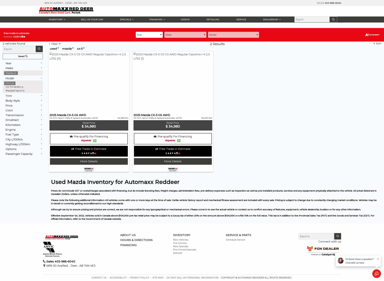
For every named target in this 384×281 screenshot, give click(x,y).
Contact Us (99, 277)
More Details (89, 161)
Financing (128, 245)
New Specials (180, 246)
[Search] (333, 19)
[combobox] (149, 34)
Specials (177, 253)
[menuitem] (23, 73)
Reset (21, 56)
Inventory (181, 235)
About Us (128, 235)
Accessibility (118, 277)
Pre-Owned (179, 243)
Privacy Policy (140, 277)
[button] (56, 19)
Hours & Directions (136, 240)
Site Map (158, 277)
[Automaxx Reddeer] (66, 10)
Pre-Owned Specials (184, 249)
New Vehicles (180, 239)
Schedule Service (235, 239)
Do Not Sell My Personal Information (193, 277)
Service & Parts (238, 235)
